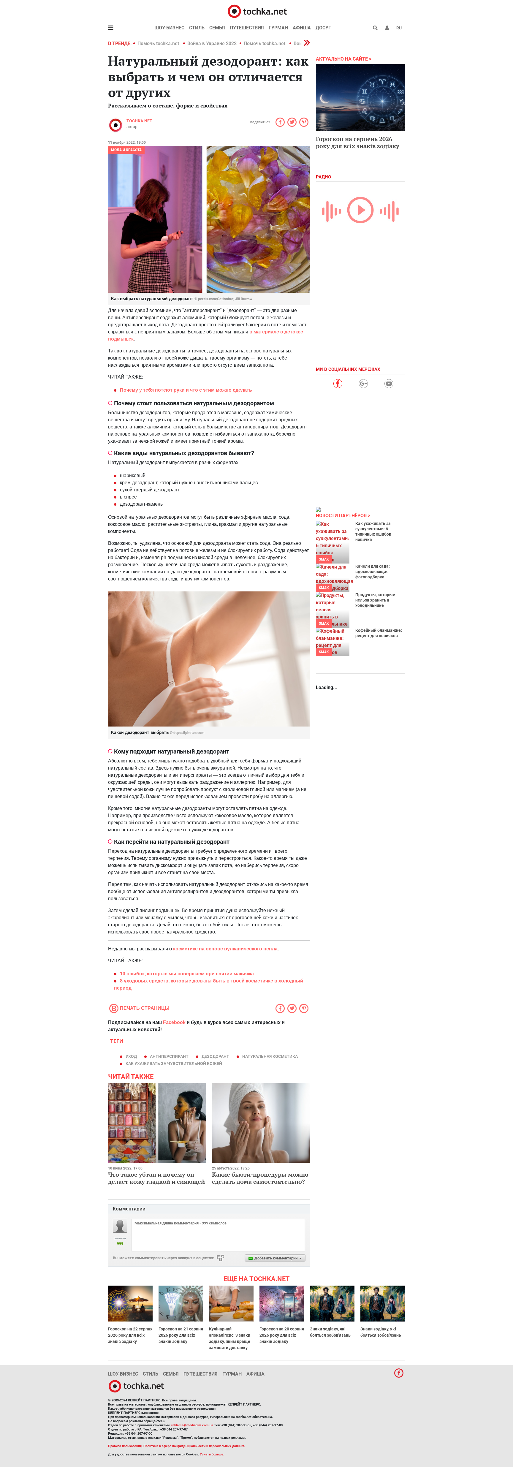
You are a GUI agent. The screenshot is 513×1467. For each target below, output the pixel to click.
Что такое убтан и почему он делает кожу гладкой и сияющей (156, 1178)
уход (131, 1056)
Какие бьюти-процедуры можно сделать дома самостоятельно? (260, 1178)
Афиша (302, 28)
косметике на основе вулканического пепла (225, 948)
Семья (217, 28)
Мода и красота (126, 150)
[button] (387, 28)
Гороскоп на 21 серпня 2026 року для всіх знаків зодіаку (181, 1335)
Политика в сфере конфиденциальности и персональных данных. (194, 1446)
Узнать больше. (212, 1454)
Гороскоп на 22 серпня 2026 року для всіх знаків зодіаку (130, 1335)
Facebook (174, 1022)
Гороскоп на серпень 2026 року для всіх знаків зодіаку (357, 142)
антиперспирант (169, 1056)
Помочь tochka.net (158, 43)
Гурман (278, 28)
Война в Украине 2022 (212, 43)
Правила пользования (125, 1446)
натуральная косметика (270, 1056)
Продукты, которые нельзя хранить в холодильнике (375, 600)
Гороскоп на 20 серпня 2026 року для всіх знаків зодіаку (281, 1335)
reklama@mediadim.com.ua (192, 1425)
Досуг (323, 28)
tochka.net (139, 120)
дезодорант (215, 1056)
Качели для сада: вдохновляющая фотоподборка (372, 571)
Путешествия (247, 28)
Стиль (197, 28)
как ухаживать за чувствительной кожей (174, 1063)
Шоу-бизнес (169, 28)
